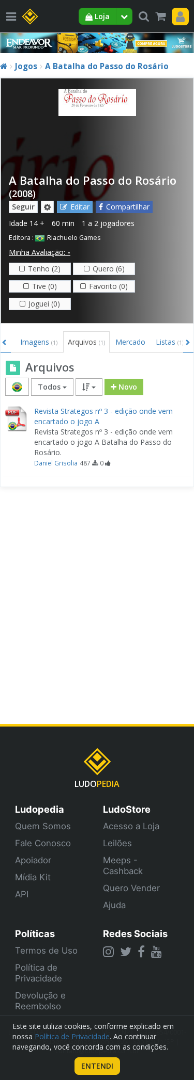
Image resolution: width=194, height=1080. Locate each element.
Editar (79, 207)
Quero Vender (131, 888)
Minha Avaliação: (39, 252)
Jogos (26, 66)
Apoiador (33, 860)
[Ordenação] (89, 387)
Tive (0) (44, 286)
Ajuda (114, 905)
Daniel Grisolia (56, 463)
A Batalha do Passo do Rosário (107, 66)
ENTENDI (97, 1066)
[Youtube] (156, 951)
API (21, 894)
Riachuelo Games (74, 237)
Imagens (38, 342)
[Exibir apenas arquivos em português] (17, 387)
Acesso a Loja (131, 826)
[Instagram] (108, 951)
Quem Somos (43, 826)
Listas (170, 342)
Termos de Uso (46, 950)
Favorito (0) (108, 286)
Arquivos (86, 342)
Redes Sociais (135, 933)
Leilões (117, 843)
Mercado (130, 342)
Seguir (23, 207)
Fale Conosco (43, 843)
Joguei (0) (44, 304)
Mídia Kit (33, 877)
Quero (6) (109, 268)
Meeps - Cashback (123, 865)
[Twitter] (125, 951)
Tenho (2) (44, 268)
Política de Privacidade (38, 973)
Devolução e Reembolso (40, 1000)
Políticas (35, 933)
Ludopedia (39, 809)
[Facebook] (141, 951)
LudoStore (127, 809)
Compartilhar (128, 207)
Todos (50, 387)
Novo (126, 387)
